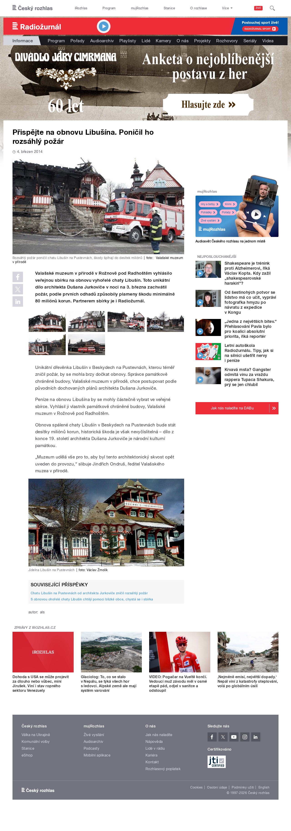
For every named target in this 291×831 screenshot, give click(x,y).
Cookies (196, 787)
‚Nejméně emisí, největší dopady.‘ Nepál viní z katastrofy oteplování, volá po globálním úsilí (248, 681)
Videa (267, 40)
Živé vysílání (208, 220)
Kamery (163, 40)
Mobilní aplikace (97, 755)
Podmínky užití (243, 787)
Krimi (228, 204)
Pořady (77, 40)
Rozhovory (227, 40)
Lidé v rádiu (155, 748)
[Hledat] (272, 8)
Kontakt (152, 762)
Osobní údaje (217, 787)
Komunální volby (36, 741)
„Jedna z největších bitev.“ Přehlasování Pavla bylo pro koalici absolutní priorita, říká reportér (251, 329)
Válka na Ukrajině (36, 735)
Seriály (250, 40)
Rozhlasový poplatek (163, 769)
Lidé (146, 40)
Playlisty (127, 40)
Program (109, 8)
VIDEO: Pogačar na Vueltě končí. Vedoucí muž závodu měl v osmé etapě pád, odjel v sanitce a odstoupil (178, 684)
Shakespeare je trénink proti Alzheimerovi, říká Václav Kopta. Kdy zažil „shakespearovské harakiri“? (248, 273)
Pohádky (206, 212)
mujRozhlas (139, 8)
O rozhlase (198, 8)
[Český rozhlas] (33, 8)
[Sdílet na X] (18, 289)
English (263, 787)
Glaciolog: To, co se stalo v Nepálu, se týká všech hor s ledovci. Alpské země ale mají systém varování (109, 684)
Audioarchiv (102, 40)
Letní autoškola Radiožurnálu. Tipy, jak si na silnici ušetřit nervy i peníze (249, 353)
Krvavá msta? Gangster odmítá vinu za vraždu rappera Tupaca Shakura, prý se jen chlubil (249, 377)
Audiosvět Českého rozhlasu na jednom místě (230, 241)
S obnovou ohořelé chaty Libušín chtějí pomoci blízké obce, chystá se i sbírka (92, 599)
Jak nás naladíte (159, 735)
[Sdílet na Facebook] (18, 277)
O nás (183, 40)
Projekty (202, 40)
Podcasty (92, 748)
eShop (27, 755)
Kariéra (151, 755)
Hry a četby (208, 204)
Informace (23, 40)
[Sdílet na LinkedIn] (18, 301)
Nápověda (154, 741)
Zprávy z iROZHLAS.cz (35, 628)
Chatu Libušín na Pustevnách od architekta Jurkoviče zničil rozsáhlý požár (89, 593)
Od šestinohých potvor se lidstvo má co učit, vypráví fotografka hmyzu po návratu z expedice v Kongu (250, 302)
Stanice (169, 8)
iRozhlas (81, 8)
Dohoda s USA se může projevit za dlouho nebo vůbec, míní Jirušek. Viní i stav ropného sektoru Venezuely (41, 684)
